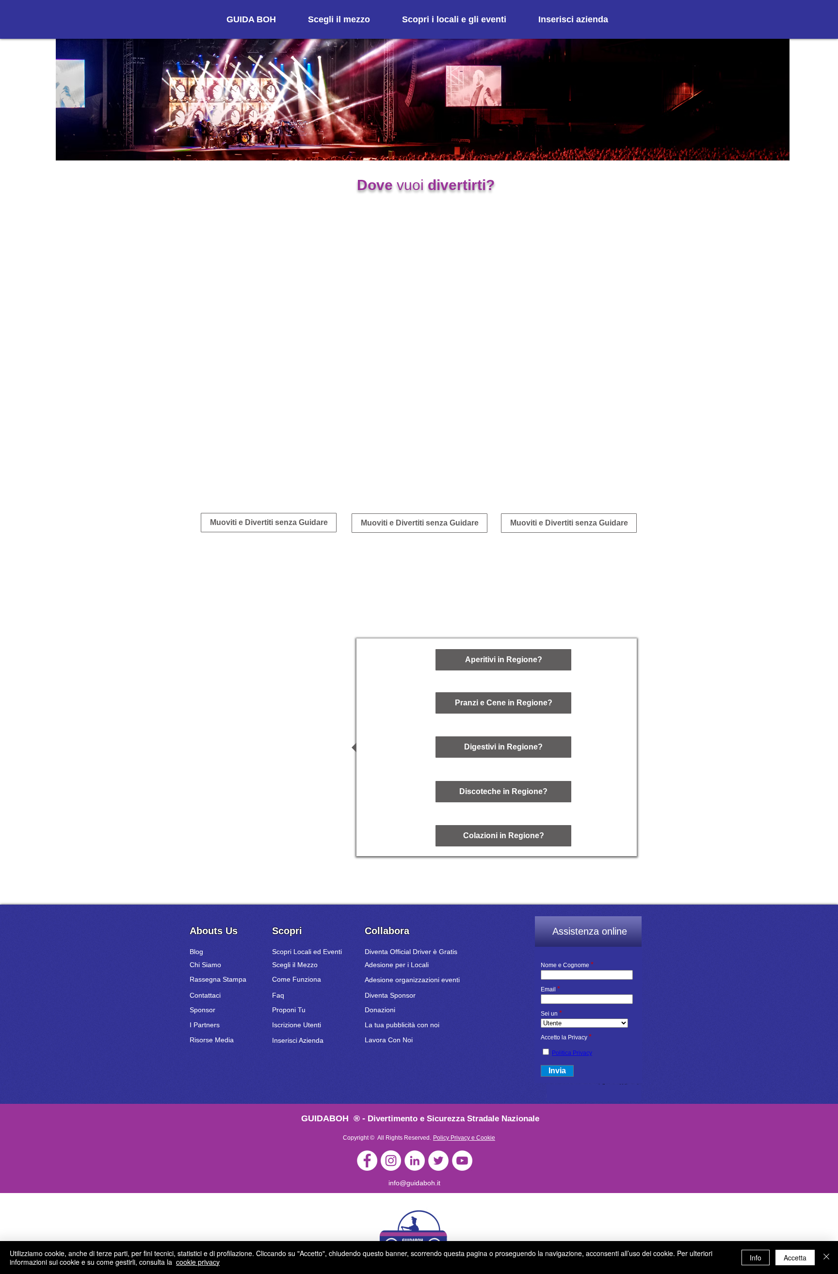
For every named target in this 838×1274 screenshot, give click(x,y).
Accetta (795, 1257)
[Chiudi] (826, 1257)
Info (755, 1257)
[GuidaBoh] (367, 1160)
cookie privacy (198, 1262)
